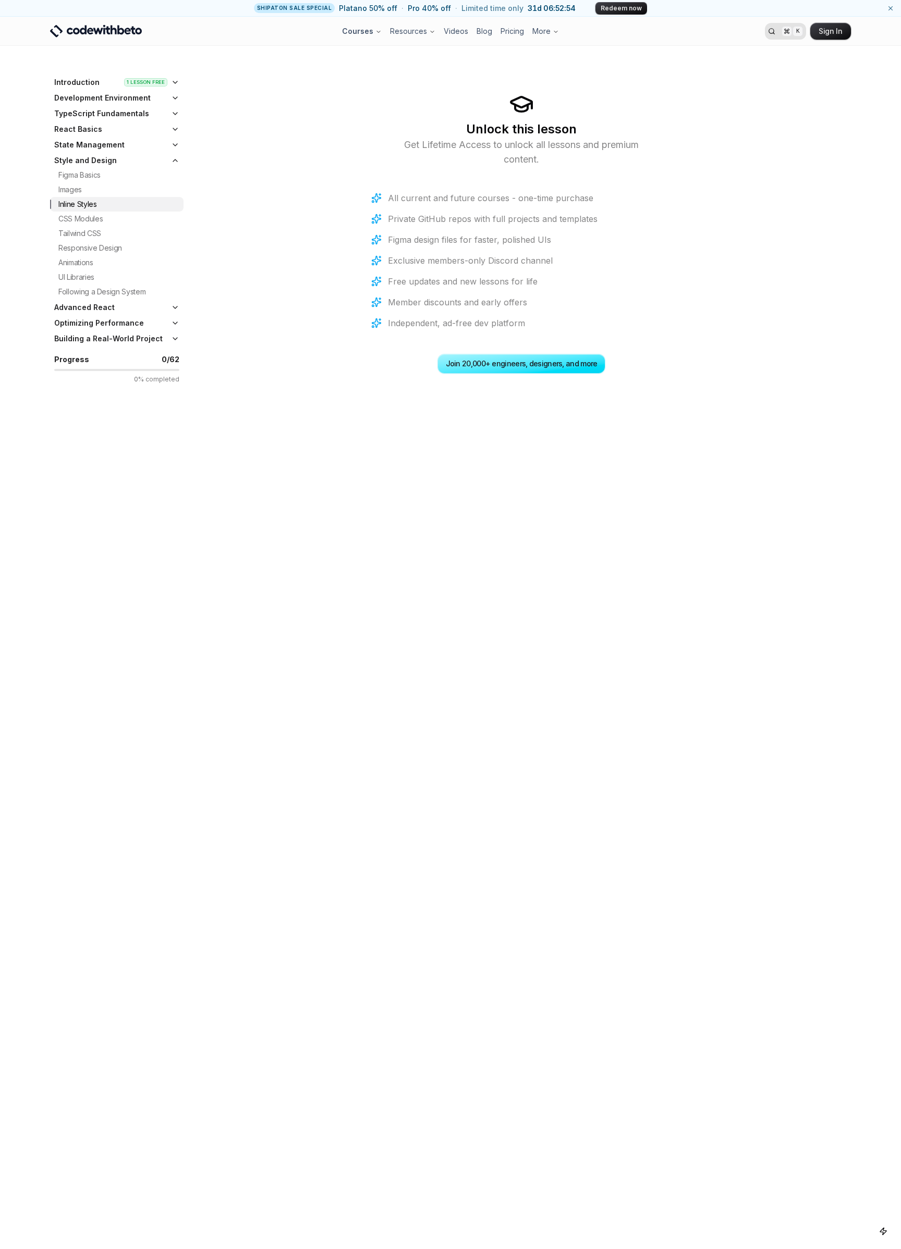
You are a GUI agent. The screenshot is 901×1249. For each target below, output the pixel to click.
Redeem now (621, 8)
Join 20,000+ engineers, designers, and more (522, 363)
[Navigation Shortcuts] (883, 1231)
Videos (456, 31)
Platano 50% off (368, 8)
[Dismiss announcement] (890, 8)
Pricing (512, 31)
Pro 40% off (429, 8)
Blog (484, 31)
